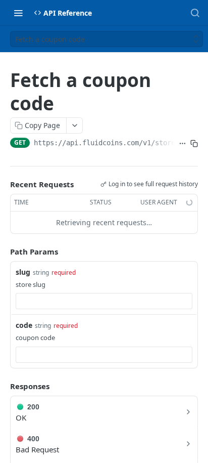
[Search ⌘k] (195, 13)
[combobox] (104, 301)
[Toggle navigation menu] (18, 13)
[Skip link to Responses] (3, 386)
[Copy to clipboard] (194, 144)
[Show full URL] (182, 144)
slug (23, 272)
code (24, 325)
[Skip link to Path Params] (3, 251)
